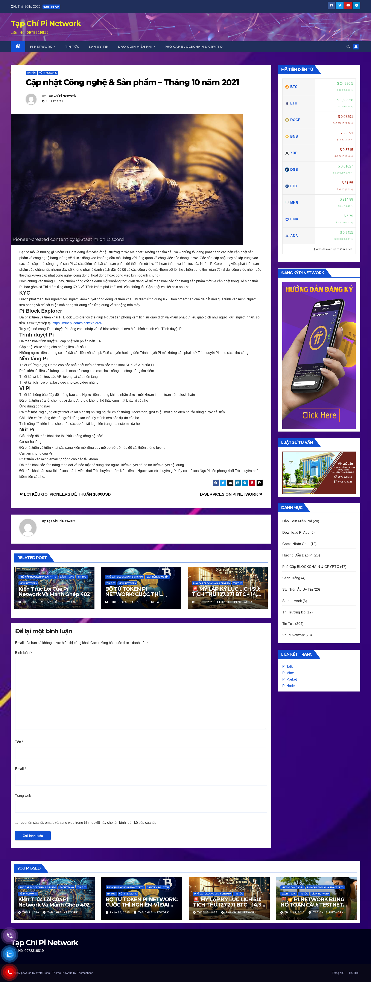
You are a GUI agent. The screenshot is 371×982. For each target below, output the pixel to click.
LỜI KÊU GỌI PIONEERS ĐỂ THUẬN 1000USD (67, 494)
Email (20, 769)
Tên (19, 742)
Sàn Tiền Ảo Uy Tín (157, 577)
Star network (292, 601)
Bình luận (23, 653)
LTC (293, 186)
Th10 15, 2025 (207, 912)
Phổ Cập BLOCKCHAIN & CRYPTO (194, 47)
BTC (294, 87)
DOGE (295, 120)
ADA (294, 236)
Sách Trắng (67, 577)
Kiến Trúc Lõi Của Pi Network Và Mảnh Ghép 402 (54, 591)
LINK (294, 219)
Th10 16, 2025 (120, 912)
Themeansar (84, 972)
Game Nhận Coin (296, 544)
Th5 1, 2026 (30, 912)
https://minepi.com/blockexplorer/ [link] (77, 323)
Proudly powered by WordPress (31, 972)
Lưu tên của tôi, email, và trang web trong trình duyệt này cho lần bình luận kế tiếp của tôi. (88, 822)
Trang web (23, 796)
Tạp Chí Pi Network (61, 96)
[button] (348, 46)
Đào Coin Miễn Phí (135, 47)
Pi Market (289, 679)
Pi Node (288, 686)
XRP (294, 153)
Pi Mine (288, 673)
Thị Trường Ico (294, 612)
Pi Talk (287, 666)
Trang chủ (338, 972)
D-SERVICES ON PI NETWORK (229, 494)
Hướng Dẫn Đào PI (297, 555)
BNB (294, 136)
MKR (294, 202)
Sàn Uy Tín (98, 47)
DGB (294, 169)
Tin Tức (72, 47)
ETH (293, 103)
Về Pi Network (28, 583)
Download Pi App (296, 532)
